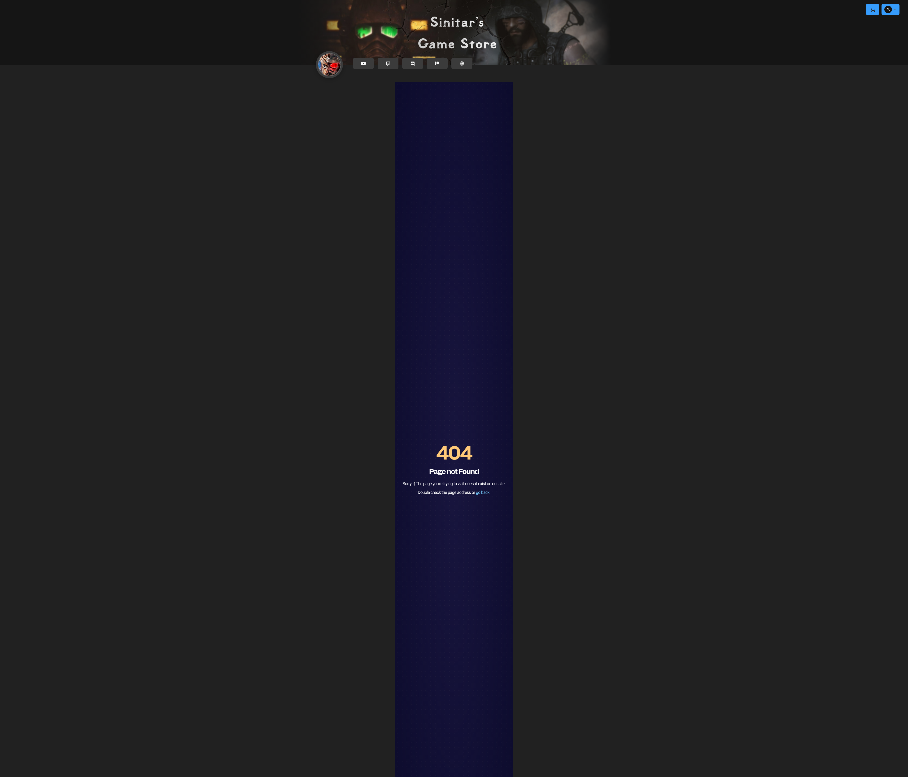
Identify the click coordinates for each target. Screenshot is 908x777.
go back (482, 492)
